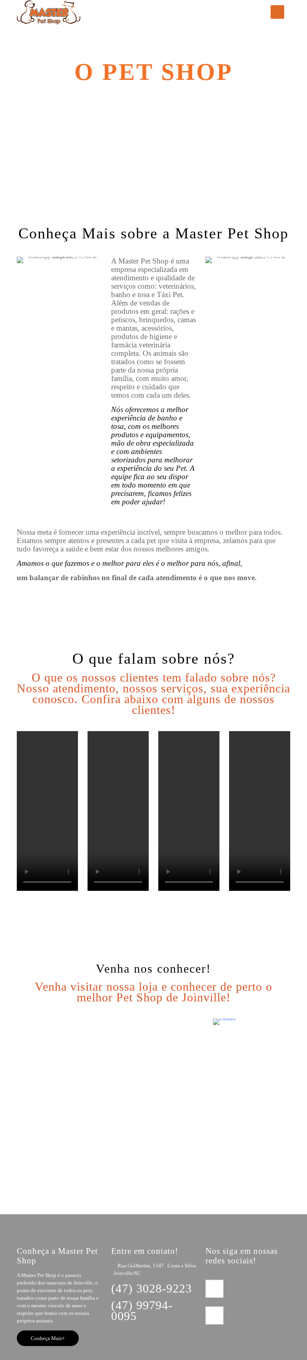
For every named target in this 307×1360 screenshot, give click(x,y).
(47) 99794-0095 (142, 1310)
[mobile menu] (277, 12)
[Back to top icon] (252, 1343)
